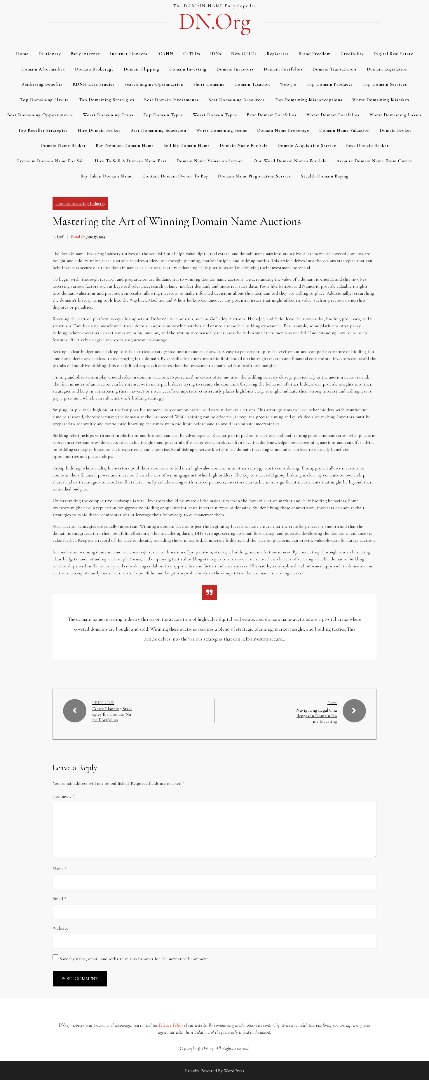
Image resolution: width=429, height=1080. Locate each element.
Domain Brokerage (94, 69)
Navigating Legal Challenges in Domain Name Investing (316, 715)
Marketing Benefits (42, 84)
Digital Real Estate (393, 53)
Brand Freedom (315, 53)
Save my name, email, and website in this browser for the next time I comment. (134, 959)
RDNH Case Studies (94, 84)
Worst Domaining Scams (221, 130)
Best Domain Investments (171, 99)
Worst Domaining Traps (108, 114)
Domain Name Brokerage (283, 130)
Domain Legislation (387, 69)
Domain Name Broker (63, 145)
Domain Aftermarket (43, 69)
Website (60, 928)
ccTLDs (191, 53)
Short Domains (208, 84)
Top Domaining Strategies (106, 99)
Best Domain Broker (367, 145)
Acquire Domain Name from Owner (374, 160)
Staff (60, 237)
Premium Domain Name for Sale (51, 160)
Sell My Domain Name (187, 145)
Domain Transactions (335, 69)
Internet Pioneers (128, 53)
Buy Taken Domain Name (106, 176)
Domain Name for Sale (244, 145)
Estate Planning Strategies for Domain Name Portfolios (112, 714)
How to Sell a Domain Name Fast (131, 160)
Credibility (352, 53)
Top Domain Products (329, 84)
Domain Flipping (141, 69)
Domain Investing (188, 69)
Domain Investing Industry (80, 203)
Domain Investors (235, 69)
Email (59, 898)
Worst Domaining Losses (395, 114)
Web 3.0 (288, 84)
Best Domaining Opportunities (40, 114)
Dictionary (50, 53)
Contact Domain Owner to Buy (175, 176)
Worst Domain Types (215, 114)
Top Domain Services (384, 84)
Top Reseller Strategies (43, 130)
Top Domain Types (163, 114)
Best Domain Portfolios (272, 114)
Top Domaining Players (44, 99)
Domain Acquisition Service (307, 145)
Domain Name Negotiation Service (254, 176)
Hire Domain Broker (99, 130)
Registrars (278, 53)
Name (60, 869)
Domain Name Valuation (344, 130)
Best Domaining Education (158, 130)
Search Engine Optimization (154, 84)
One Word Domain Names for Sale (290, 160)
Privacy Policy (171, 1025)
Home (22, 53)
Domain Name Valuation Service (210, 160)
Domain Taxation (252, 84)
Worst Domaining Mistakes (380, 99)
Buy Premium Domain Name (125, 145)
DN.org (214, 21)
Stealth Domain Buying (325, 176)
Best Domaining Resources (236, 99)
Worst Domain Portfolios (333, 114)
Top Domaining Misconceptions (308, 99)
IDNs (215, 53)
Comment (63, 796)
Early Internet (85, 53)
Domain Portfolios (283, 69)
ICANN (165, 53)
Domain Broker (395, 130)
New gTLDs (244, 53)
